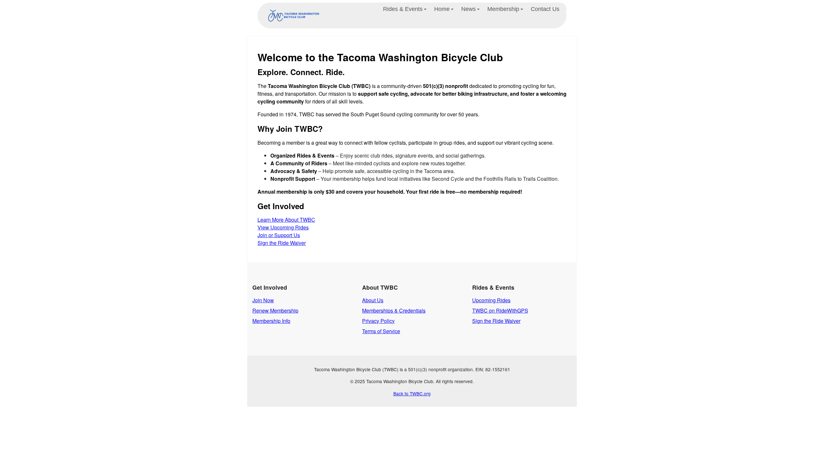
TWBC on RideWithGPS (500, 310)
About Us (372, 300)
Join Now (263, 300)
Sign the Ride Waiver (282, 243)
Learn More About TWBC (286, 219)
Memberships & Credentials (394, 310)
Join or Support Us (279, 235)
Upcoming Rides (491, 300)
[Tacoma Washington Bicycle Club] (292, 15)
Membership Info (271, 320)
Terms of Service (381, 331)
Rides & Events (403, 9)
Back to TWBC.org (412, 393)
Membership (503, 9)
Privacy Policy (378, 320)
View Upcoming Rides (283, 227)
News (468, 9)
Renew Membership (275, 310)
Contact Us (545, 9)
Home (442, 9)
